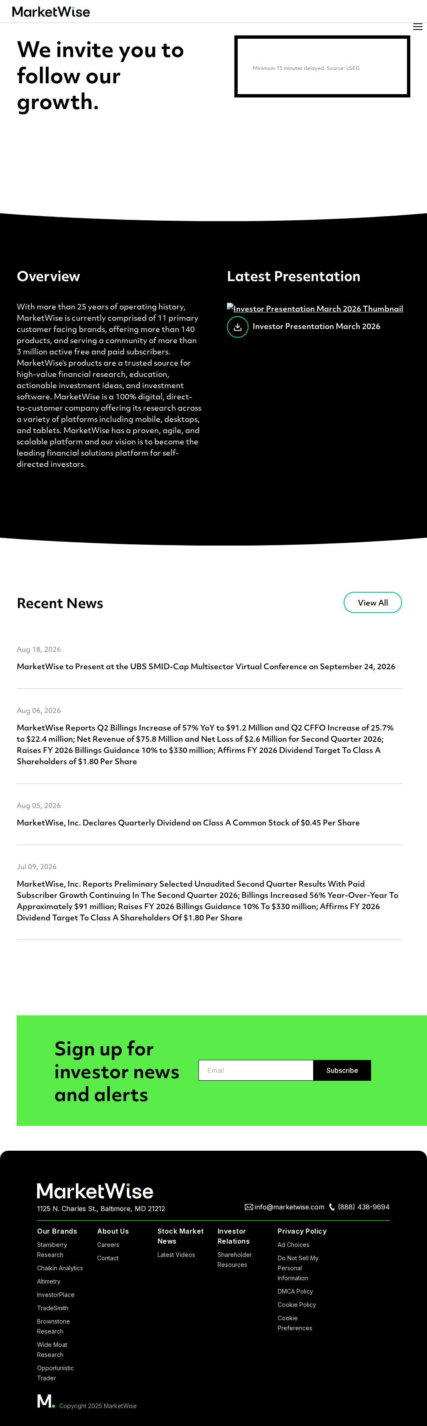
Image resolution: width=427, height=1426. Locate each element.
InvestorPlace (56, 1294)
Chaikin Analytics (60, 1267)
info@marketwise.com (289, 1207)
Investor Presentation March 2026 (316, 326)
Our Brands (57, 1231)
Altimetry (48, 1281)
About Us (113, 1231)
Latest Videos (176, 1254)
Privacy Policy (302, 1231)
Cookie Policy (297, 1304)
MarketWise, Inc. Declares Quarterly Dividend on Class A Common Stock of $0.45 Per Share (188, 822)
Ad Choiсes (293, 1244)
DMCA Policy (295, 1291)
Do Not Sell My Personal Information (298, 1267)
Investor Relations (234, 1236)
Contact (107, 1257)
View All (373, 602)
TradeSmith (52, 1307)
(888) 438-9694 (364, 1207)
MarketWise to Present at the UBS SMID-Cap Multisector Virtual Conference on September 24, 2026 (206, 666)
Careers (108, 1244)
